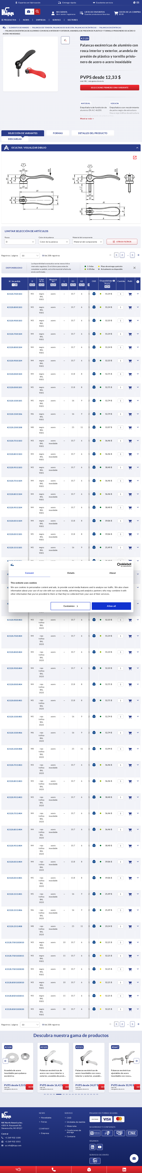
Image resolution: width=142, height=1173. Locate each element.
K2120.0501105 (14, 387)
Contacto (71, 1136)
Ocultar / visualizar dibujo (28, 147)
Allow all (111, 606)
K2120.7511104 (14, 481)
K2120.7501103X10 (14, 942)
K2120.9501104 (14, 361)
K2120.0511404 (14, 862)
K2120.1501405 (14, 717)
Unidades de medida (76, 1122)
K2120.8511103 (14, 454)
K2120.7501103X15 (14, 956)
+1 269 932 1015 (12, 1141)
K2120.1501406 (14, 733)
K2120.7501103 (14, 294)
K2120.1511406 (14, 910)
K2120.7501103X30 (14, 969)
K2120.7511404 (14, 813)
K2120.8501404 (14, 652)
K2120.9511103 (14, 467)
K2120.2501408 (14, 749)
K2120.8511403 (14, 781)
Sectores (73, 20)
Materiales (72, 1126)
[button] (45, 1094)
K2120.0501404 (14, 684)
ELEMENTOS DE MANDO (18, 28)
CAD (69, 1118)
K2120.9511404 (14, 846)
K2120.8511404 (14, 829)
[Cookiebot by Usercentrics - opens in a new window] (119, 565)
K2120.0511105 (14, 534)
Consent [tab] (29, 573)
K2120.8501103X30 (14, 1009)
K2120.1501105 (14, 401)
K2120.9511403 (14, 797)
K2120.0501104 (14, 374)
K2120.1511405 (14, 894)
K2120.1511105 (14, 547)
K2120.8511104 (14, 494)
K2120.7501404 (14, 636)
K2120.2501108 (14, 427)
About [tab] (112, 573)
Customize (69, 606)
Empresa (41, 20)
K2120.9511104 (14, 507)
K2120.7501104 (14, 334)
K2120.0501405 (14, 700)
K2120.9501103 (14, 321)
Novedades (46, 1118)
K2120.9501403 (14, 620)
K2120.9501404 (14, 668)
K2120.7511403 (14, 765)
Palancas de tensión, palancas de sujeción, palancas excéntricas (64, 28)
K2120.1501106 (14, 414)
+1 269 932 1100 (12, 1138)
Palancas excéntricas (110, 28)
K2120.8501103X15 (14, 996)
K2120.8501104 (14, 347)
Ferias (44, 1122)
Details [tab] (71, 573)
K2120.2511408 (14, 926)
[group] (17, 1068)
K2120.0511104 (14, 521)
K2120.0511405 (14, 878)
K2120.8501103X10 (14, 982)
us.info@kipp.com (12, 1145)
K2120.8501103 (14, 307)
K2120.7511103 (14, 441)
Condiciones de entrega (74, 1131)
